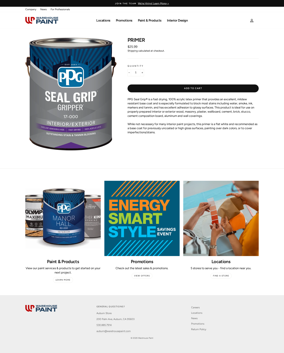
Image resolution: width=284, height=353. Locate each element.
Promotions (124, 20)
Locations (103, 20)
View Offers (142, 276)
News (43, 9)
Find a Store (221, 276)
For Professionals (60, 9)
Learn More (63, 280)
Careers (195, 307)
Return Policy (198, 329)
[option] (142, 3)
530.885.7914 (104, 325)
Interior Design (177, 20)
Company (30, 9)
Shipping (133, 50)
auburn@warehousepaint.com (113, 331)
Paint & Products (149, 20)
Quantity (136, 66)
